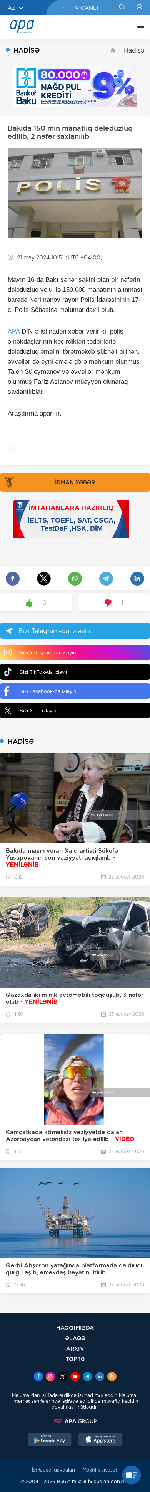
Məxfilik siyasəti (100, 1470)
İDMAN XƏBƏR (75, 482)
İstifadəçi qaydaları (53, 1470)
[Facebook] (38, 1377)
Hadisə (134, 50)
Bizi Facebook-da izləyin (48, 691)
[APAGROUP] (75, 1421)
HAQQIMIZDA (75, 1327)
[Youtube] (75, 1377)
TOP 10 (75, 1359)
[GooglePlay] (50, 1440)
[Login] (139, 8)
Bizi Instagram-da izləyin (48, 653)
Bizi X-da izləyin (38, 711)
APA (14, 331)
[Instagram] (50, 1377)
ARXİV (75, 1348)
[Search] (122, 7)
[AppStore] (100, 1440)
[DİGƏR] (138, 27)
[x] (62, 1377)
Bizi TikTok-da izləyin (44, 672)
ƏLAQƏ (75, 1338)
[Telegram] (87, 1377)
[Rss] (112, 1377)
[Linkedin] (99, 1377)
